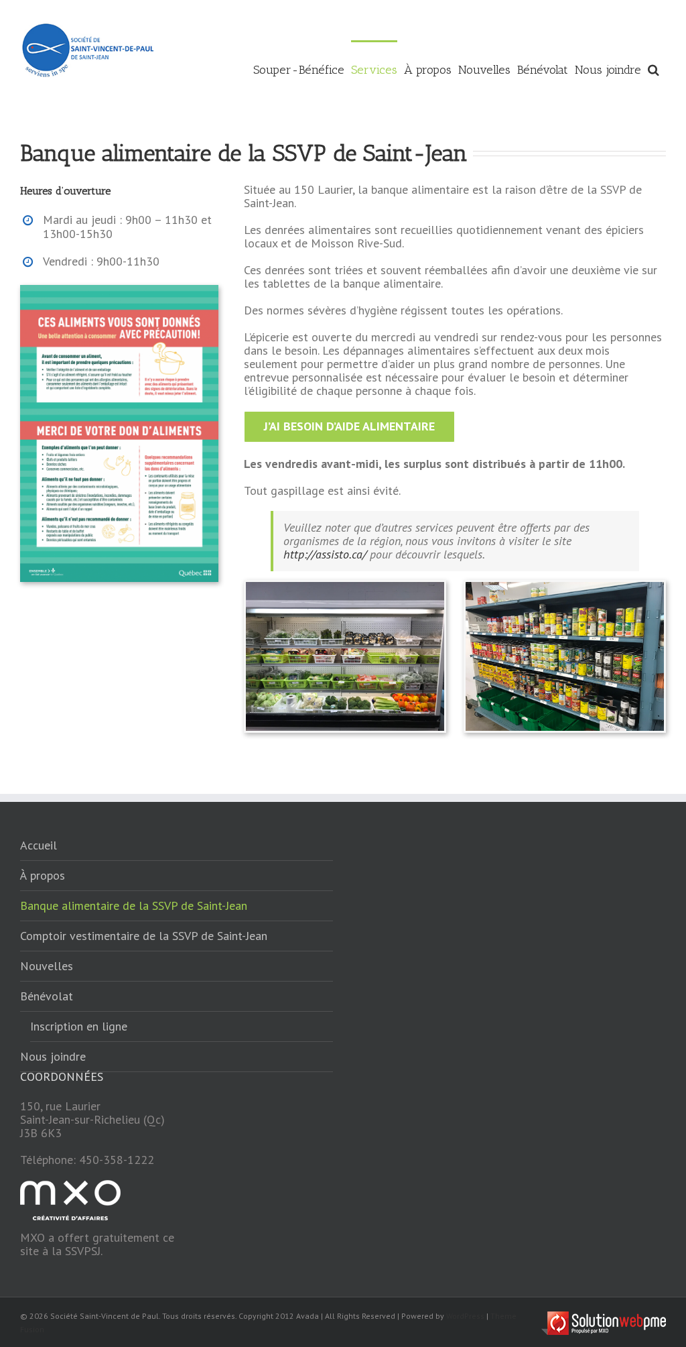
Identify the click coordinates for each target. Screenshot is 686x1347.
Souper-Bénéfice (298, 69)
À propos (428, 69)
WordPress (465, 1316)
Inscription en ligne (78, 1026)
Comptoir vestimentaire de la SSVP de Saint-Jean (143, 935)
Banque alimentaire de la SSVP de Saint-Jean (133, 905)
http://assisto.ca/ (324, 554)
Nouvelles (484, 69)
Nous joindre (608, 69)
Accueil (38, 845)
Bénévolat (542, 69)
